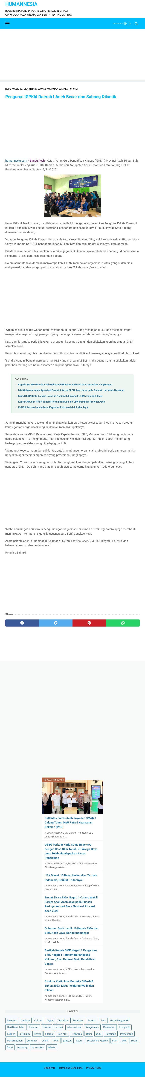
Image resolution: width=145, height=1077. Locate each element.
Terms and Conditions (71, 1067)
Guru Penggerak (119, 1020)
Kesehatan (109, 1027)
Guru (103, 1020)
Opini (89, 1033)
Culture (38, 1020)
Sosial (134, 1040)
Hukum (47, 1027)
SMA (114, 1040)
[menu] (7, 23)
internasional (74, 1027)
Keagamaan (92, 1027)
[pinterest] (89, 623)
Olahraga (77, 1033)
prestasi (67, 1040)
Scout (79, 1040)
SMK (124, 1040)
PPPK (56, 1040)
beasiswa (12, 1020)
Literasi (49, 1033)
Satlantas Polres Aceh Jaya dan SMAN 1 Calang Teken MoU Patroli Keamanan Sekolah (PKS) (70, 822)
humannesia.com (16, 160)
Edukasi (92, 1020)
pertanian (32, 1040)
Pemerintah (126, 1033)
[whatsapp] (123, 623)
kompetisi (124, 1027)
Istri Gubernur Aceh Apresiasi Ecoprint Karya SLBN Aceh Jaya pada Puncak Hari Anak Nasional (71, 390)
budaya (26, 1020)
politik (45, 1040)
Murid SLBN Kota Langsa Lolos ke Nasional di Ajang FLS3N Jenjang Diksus (60, 396)
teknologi (22, 1047)
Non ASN (62, 1033)
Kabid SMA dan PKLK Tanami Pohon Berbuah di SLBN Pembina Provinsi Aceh (61, 401)
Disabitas (78, 1020)
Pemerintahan (15, 1040)
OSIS (98, 1033)
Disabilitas (63, 1020)
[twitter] (55, 623)
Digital (50, 1020)
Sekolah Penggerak (97, 1040)
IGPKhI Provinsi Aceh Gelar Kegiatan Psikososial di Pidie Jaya (53, 407)
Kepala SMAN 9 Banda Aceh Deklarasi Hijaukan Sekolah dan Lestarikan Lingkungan (65, 384)
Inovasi (59, 1027)
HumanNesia (21, 4)
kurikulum (24, 1033)
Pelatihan (111, 1033)
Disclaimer (49, 1067)
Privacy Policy (93, 1067)
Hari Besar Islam (16, 1027)
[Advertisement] (72, 55)
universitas (38, 1047)
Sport (10, 1047)
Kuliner (11, 1033)
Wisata (52, 1047)
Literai (37, 1033)
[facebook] (22, 623)
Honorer (33, 1027)
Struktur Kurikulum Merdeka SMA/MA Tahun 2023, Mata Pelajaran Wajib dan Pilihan (69, 986)
